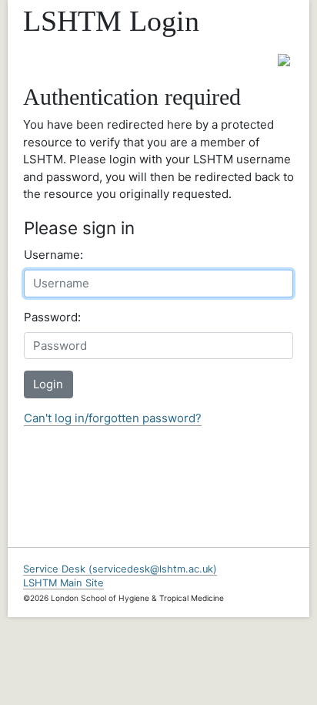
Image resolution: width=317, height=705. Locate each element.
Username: (53, 254)
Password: (52, 317)
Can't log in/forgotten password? (113, 418)
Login (48, 384)
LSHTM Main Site (63, 583)
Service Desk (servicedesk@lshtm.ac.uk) (120, 569)
